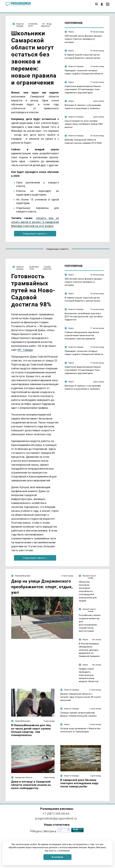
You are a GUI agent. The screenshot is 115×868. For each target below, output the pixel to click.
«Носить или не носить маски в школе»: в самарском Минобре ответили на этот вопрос (35, 222)
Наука (71, 32)
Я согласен (57, 857)
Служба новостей (47, 268)
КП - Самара (25, 349)
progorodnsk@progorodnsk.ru (56, 818)
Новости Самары (20, 25)
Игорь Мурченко (46, 25)
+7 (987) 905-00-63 (56, 813)
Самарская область (24, 777)
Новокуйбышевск (23, 576)
